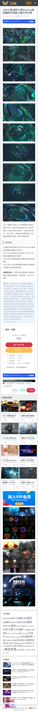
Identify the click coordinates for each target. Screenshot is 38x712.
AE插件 (24, 458)
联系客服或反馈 (22, 367)
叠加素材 (21, 640)
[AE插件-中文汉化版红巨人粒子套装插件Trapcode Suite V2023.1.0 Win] (28, 450)
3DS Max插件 (9, 618)
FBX (8, 633)
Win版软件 (27, 636)
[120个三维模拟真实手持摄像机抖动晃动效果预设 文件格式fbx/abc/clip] (10, 406)
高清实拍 (7, 653)
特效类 (29, 414)
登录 (29, 3)
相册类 (25, 646)
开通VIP (20, 350)
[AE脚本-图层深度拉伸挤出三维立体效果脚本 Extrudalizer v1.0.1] (7, 692)
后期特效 (5, 480)
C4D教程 (27, 630)
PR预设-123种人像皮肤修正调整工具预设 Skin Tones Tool (23, 698)
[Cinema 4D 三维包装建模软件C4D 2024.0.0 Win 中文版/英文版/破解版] (7, 665)
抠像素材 (28, 643)
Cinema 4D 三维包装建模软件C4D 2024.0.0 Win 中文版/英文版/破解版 (23, 664)
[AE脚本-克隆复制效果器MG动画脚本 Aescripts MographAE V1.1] (7, 671)
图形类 (5, 643)
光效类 (23, 414)
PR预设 (7, 637)
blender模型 (29, 436)
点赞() (32, 390)
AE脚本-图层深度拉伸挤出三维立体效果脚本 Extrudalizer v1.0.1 (23, 691)
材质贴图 (8, 646)
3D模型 (15, 414)
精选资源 (20, 16)
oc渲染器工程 (8, 386)
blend (23, 436)
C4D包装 (31, 626)
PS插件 (12, 637)
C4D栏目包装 (20, 383)
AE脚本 (6, 622)
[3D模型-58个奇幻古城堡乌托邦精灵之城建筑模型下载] (28, 428)
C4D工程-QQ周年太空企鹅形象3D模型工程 (9, 439)
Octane (28, 383)
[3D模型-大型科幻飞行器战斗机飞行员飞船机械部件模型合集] (28, 473)
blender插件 (24, 622)
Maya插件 (18, 633)
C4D (27, 480)
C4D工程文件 (10, 383)
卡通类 (13, 640)
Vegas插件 (17, 637)
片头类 (13, 646)
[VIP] (19, 21)
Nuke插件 (25, 633)
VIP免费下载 (20, 345)
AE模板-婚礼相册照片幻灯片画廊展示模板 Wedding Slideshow (23, 684)
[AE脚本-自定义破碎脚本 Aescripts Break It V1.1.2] (7, 678)
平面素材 (16, 643)
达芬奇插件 (20, 650)
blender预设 (20, 626)
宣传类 (11, 643)
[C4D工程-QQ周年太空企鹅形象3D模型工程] (10, 428)
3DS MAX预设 (7, 414)
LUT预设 (12, 633)
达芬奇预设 (28, 650)
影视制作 (22, 643)
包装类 (9, 640)
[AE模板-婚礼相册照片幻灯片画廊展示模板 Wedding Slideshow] (7, 685)
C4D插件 (19, 629)
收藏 (23, 390)
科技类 (29, 646)
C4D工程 (14, 16)
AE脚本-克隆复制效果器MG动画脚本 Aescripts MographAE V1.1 (23, 671)
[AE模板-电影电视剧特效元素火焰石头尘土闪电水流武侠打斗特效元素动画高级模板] (28, 406)
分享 (15, 390)
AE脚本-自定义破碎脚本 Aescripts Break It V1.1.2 (23, 678)
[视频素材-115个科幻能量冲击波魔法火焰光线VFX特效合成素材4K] (10, 473)
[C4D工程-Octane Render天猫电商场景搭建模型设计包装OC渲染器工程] (10, 450)
